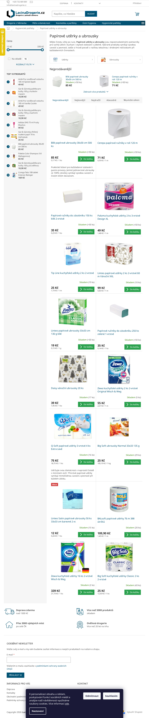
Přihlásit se (15, 675)
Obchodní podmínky (16, 696)
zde (67, 703)
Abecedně (111, 100)
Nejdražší (96, 100)
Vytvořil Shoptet (134, 712)
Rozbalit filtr (24, 64)
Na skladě (19, 58)
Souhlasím (111, 696)
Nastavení (38, 711)
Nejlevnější (79, 100)
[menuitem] (16, 23)
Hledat (91, 13)
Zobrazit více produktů (94, 91)
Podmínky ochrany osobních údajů (23, 700)
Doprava (64, 3)
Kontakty (78, 3)
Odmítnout (92, 696)
